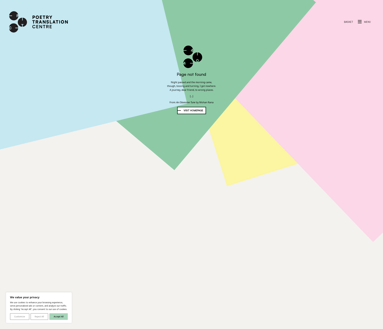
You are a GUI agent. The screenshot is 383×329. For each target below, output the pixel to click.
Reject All (39, 316)
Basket (348, 21)
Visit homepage (193, 110)
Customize (19, 316)
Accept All (59, 316)
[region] (39, 307)
